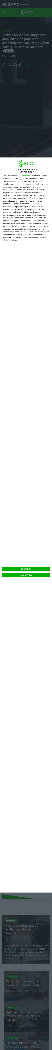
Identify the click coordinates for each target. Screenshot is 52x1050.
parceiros (26, 176)
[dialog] (26, 525)
